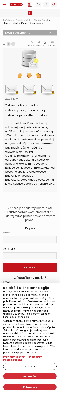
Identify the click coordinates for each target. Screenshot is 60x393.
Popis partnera (12, 360)
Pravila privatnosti (14, 356)
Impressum (35, 356)
